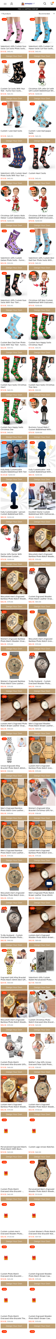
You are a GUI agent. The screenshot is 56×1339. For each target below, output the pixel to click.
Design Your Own (14, 56)
